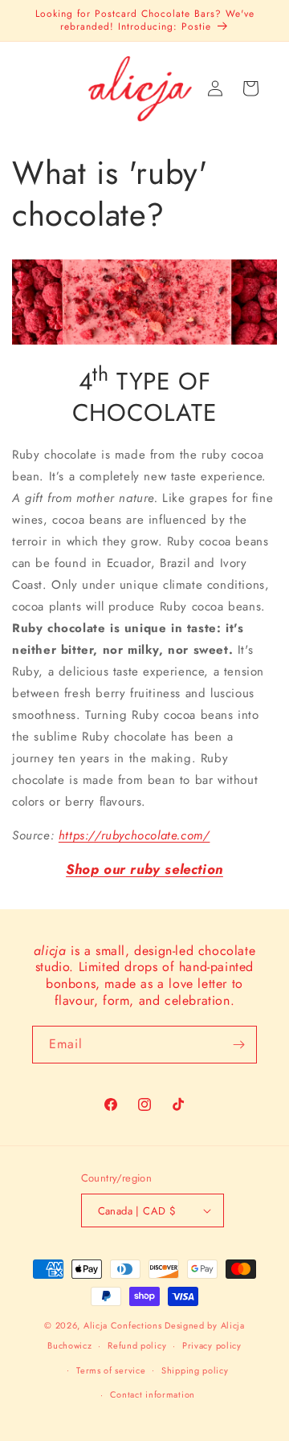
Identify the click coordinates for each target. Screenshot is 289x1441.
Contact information (152, 1394)
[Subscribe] (238, 1044)
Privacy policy (212, 1345)
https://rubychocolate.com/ (134, 835)
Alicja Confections (122, 1325)
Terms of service (110, 1370)
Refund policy (137, 1345)
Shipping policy (195, 1370)
